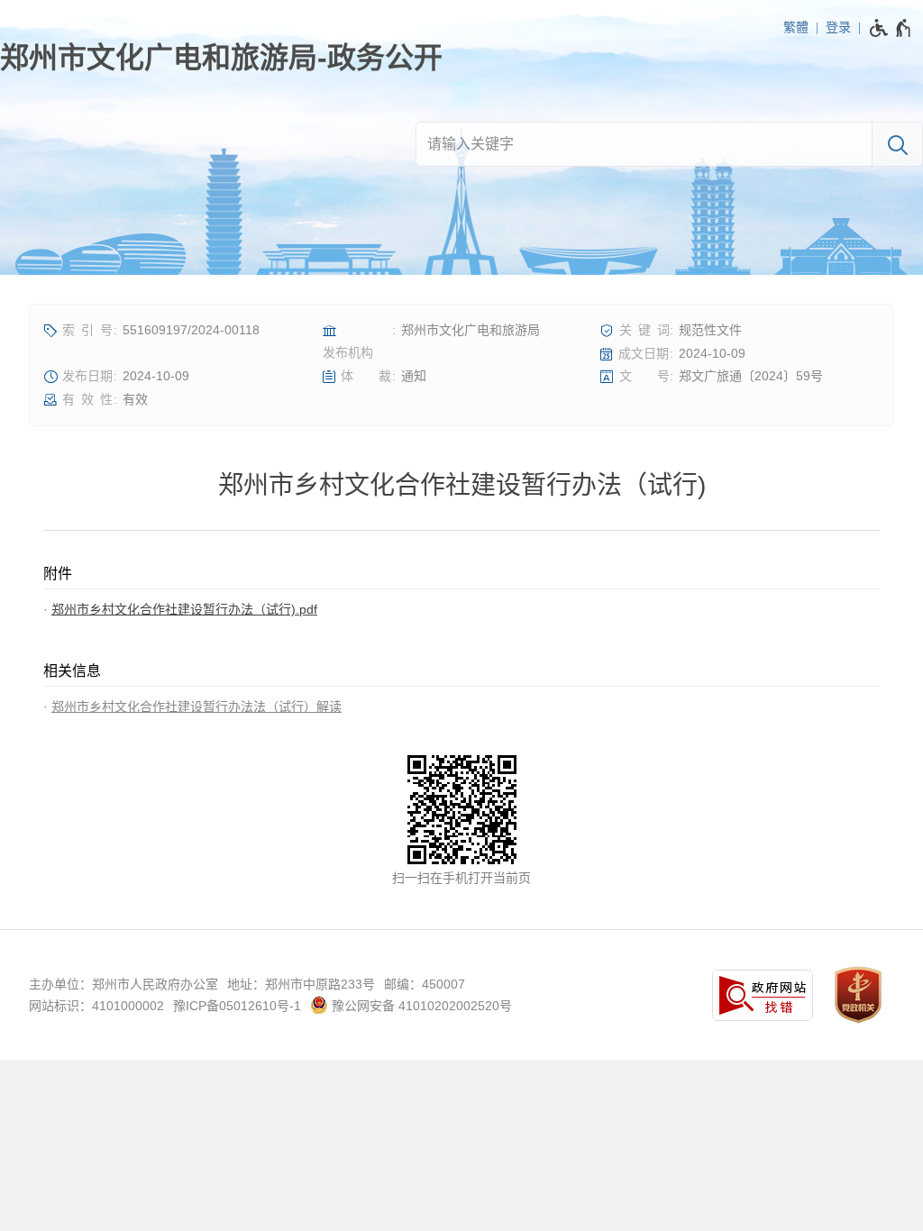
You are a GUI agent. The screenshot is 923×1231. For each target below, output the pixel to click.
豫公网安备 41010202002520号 (420, 1005)
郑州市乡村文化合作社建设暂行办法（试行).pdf (184, 609)
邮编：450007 (424, 984)
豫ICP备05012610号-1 (237, 1005)
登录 (838, 27)
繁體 (796, 27)
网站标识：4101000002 (96, 1005)
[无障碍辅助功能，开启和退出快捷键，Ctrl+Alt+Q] (891, 28)
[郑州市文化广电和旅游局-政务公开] (221, 58)
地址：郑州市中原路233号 (301, 984)
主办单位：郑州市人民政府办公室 (123, 984)
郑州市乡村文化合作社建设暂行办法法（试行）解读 (196, 706)
